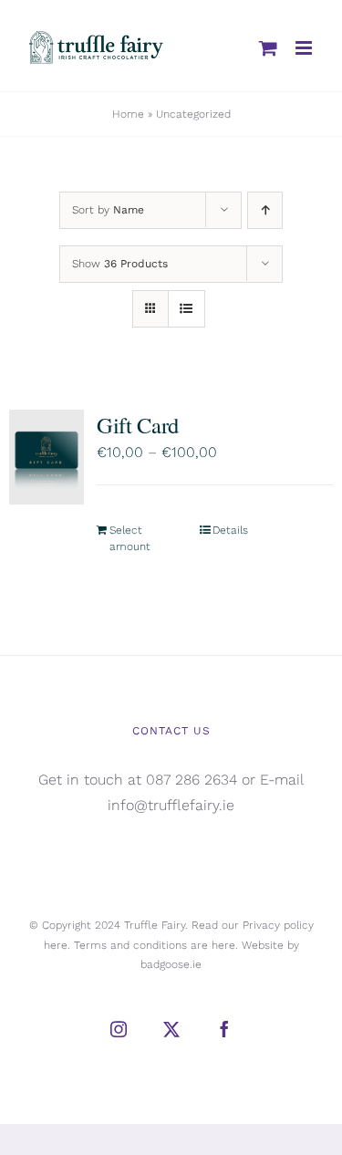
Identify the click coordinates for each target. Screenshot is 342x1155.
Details (230, 530)
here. (57, 945)
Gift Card (138, 425)
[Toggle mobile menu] (305, 47)
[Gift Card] (46, 457)
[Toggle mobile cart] (268, 47)
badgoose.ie (171, 964)
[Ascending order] (265, 210)
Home (128, 114)
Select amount (129, 538)
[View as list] (186, 309)
